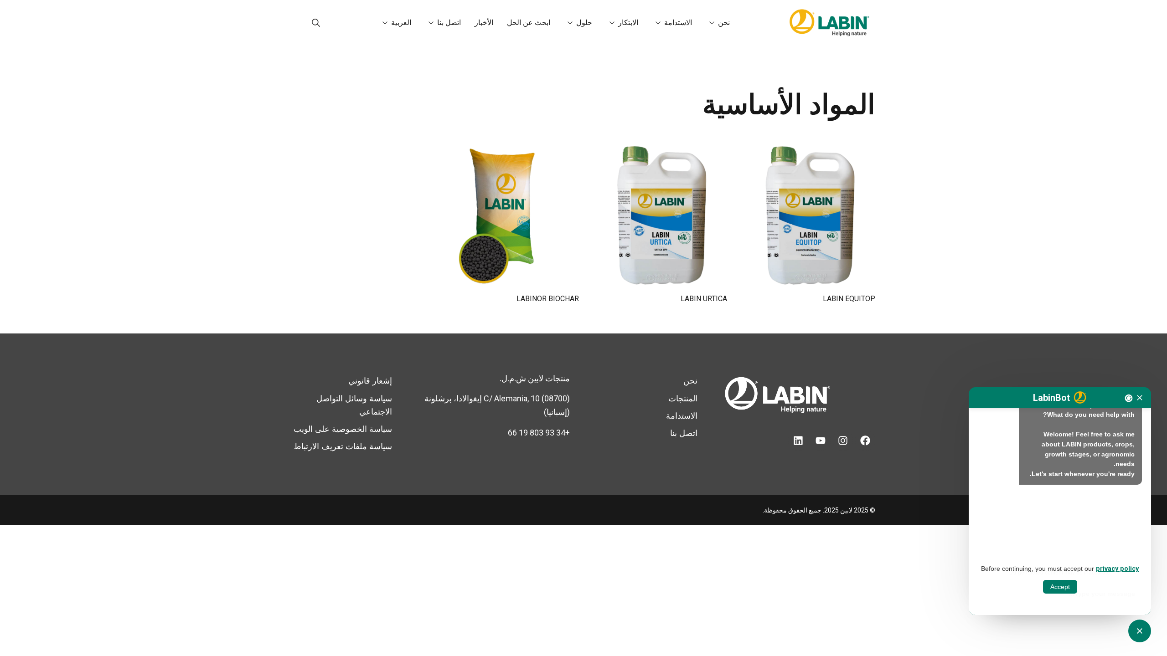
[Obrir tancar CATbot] (1139, 631)
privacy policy (1117, 569)
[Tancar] (1139, 397)
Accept (1060, 586)
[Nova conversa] (1128, 398)
